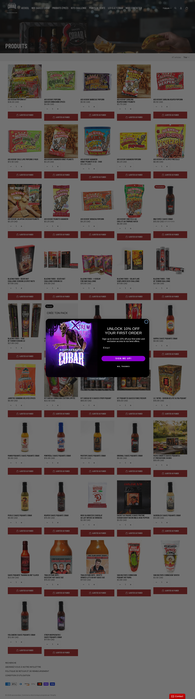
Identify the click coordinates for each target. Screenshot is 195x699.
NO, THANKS (123, 366)
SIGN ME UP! (123, 358)
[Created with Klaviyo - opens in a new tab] (97, 378)
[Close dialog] (146, 321)
